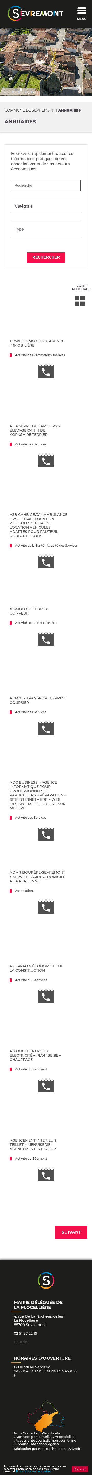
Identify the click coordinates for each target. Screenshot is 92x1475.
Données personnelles (34, 1437)
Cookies (22, 1444)
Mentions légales (45, 1444)
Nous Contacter (26, 1433)
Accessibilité (65, 1437)
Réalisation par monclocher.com (40, 1449)
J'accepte (80, 1469)
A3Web (74, 1449)
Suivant (71, 1232)
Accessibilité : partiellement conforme (46, 1440)
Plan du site (51, 1433)
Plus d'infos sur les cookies (33, 1471)
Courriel (21, 1342)
